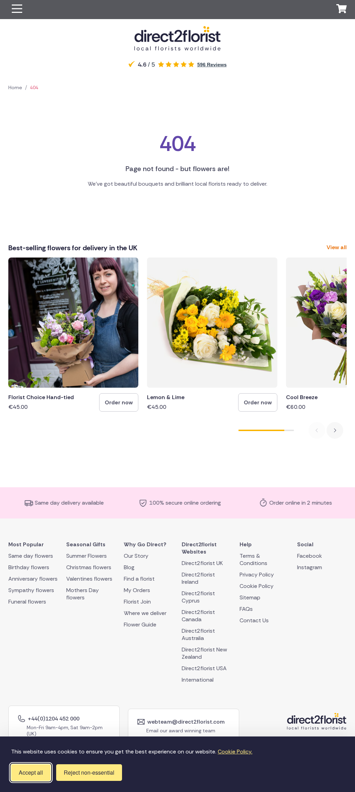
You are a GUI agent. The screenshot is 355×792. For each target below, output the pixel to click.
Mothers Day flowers (82, 594)
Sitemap (250, 597)
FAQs (246, 609)
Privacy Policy (257, 574)
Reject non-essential (89, 772)
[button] (17, 9)
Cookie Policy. (235, 751)
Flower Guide (140, 624)
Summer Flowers (86, 555)
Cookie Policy (257, 586)
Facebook (309, 555)
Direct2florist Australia (198, 634)
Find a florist (139, 578)
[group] (73, 335)
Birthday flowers (28, 567)
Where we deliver (145, 613)
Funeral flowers (27, 601)
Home (15, 87)
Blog (129, 567)
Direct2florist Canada (198, 615)
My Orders (137, 590)
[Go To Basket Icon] (341, 9)
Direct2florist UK (202, 563)
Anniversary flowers (33, 578)
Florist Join (137, 601)
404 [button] (34, 87)
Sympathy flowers (31, 590)
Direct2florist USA (204, 668)
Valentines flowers (89, 578)
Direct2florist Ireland (198, 578)
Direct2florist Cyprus (198, 597)
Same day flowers (30, 555)
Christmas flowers (88, 567)
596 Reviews (212, 64)
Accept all (31, 772)
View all (337, 247)
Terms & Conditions (253, 559)
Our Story (136, 555)
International (198, 679)
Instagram (309, 567)
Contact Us (254, 620)
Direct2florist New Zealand (204, 653)
